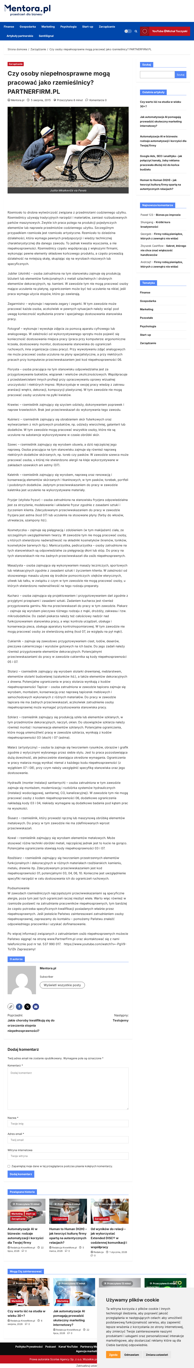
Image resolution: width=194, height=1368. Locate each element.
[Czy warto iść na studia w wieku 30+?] (28, 1292)
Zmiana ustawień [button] (157, 1354)
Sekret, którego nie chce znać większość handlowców (163, 250)
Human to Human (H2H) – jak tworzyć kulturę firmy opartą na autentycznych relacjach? (160, 184)
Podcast (50, 1346)
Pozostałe (146, 317)
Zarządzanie (107, 26)
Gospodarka (28, 26)
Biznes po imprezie (168, 214)
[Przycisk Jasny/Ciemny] (128, 31)
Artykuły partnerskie (20, 35)
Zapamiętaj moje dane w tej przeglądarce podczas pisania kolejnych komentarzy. (62, 1166)
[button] (11, 1006)
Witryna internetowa (20, 1150)
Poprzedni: (31, 1023)
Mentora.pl (17, 100)
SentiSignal (46, 35)
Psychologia (68, 26)
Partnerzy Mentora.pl (94, 1346)
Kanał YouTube (68, 1346)
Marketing (48, 26)
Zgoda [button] (113, 1354)
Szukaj (146, 64)
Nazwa (13, 1117)
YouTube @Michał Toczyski (169, 31)
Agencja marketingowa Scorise (96, 1351)
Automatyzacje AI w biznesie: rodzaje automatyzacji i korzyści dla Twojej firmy (163, 141)
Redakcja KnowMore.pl (22, 1247)
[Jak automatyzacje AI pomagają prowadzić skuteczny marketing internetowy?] (74, 1292)
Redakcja (99, 1252)
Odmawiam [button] (131, 1354)
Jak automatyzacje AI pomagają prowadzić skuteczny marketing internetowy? (161, 121)
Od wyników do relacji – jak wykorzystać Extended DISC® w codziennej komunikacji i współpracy (109, 1238)
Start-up (87, 26)
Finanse (9, 26)
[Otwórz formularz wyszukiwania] (136, 31)
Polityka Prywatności (29, 1346)
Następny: (120, 1017)
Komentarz (15, 1065)
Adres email (16, 1133)
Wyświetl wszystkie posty (62, 985)
